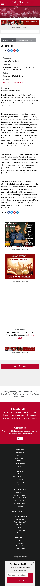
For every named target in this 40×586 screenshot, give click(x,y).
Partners (20, 533)
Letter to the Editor (20, 501)
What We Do (20, 525)
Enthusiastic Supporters (20, 512)
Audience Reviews (20, 495)
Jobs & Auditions (20, 479)
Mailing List (20, 492)
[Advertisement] (20, 305)
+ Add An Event (20, 366)
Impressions (20, 453)
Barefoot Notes (20, 464)
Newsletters (21, 530)
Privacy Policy (20, 548)
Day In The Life (20, 458)
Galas (20, 485)
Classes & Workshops (20, 477)
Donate (20, 438)
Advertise (20, 506)
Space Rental (20, 482)
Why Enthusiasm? (20, 522)
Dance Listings (8, 40)
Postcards (20, 455)
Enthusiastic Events (20, 503)
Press (20, 527)
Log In (20, 540)
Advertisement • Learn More (20, 27)
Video (20, 466)
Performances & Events (26, 40)
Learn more (32, 418)
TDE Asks (20, 461)
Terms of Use (20, 546)
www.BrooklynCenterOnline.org (14, 82)
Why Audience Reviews (20, 498)
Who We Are (20, 519)
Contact (20, 543)
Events (20, 474)
